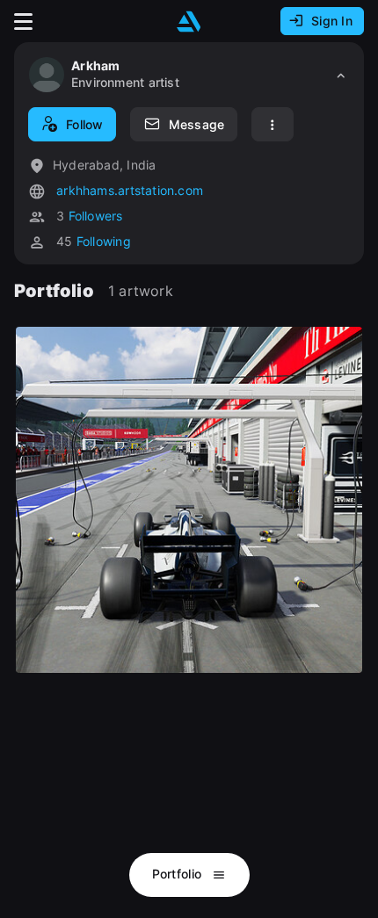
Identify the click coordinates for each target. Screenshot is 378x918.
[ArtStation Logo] (189, 22)
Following (103, 241)
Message (196, 124)
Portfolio (179, 873)
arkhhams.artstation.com (128, 190)
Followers (96, 215)
